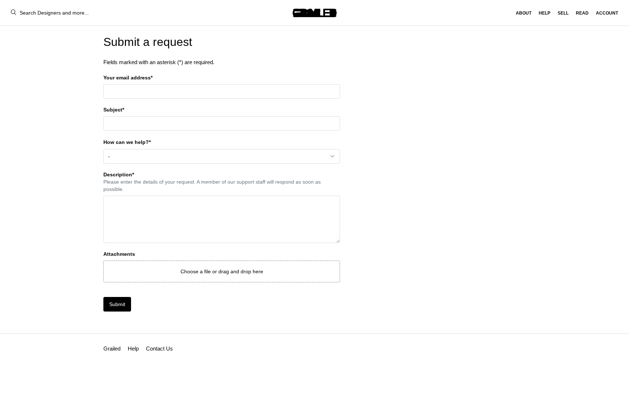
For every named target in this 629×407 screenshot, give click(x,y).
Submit (117, 304)
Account (607, 13)
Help (544, 13)
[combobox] (221, 156)
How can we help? (127, 142)
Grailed (111, 348)
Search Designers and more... (54, 13)
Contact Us (159, 348)
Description (118, 174)
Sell (563, 13)
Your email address (128, 78)
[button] (221, 271)
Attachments (119, 254)
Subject (113, 110)
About (523, 13)
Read (582, 13)
